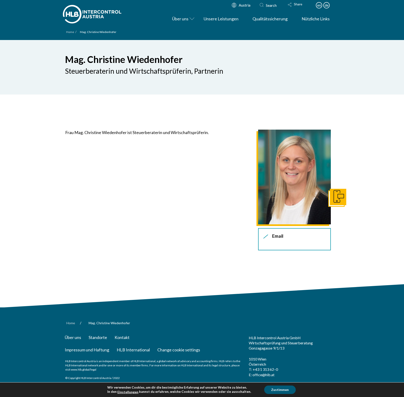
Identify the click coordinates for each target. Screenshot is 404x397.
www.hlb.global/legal (83, 369)
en (319, 5)
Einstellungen (127, 392)
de (326, 5)
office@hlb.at (263, 374)
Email (277, 236)
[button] (299, 8)
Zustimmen (280, 390)
